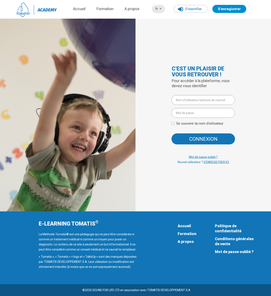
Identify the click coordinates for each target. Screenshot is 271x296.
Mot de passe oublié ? (203, 157)
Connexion (203, 139)
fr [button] (157, 9)
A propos (132, 9)
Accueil (79, 9)
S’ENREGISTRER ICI (216, 162)
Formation (105, 9)
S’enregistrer (229, 9)
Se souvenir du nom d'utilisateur (199, 123)
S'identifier (193, 9)
